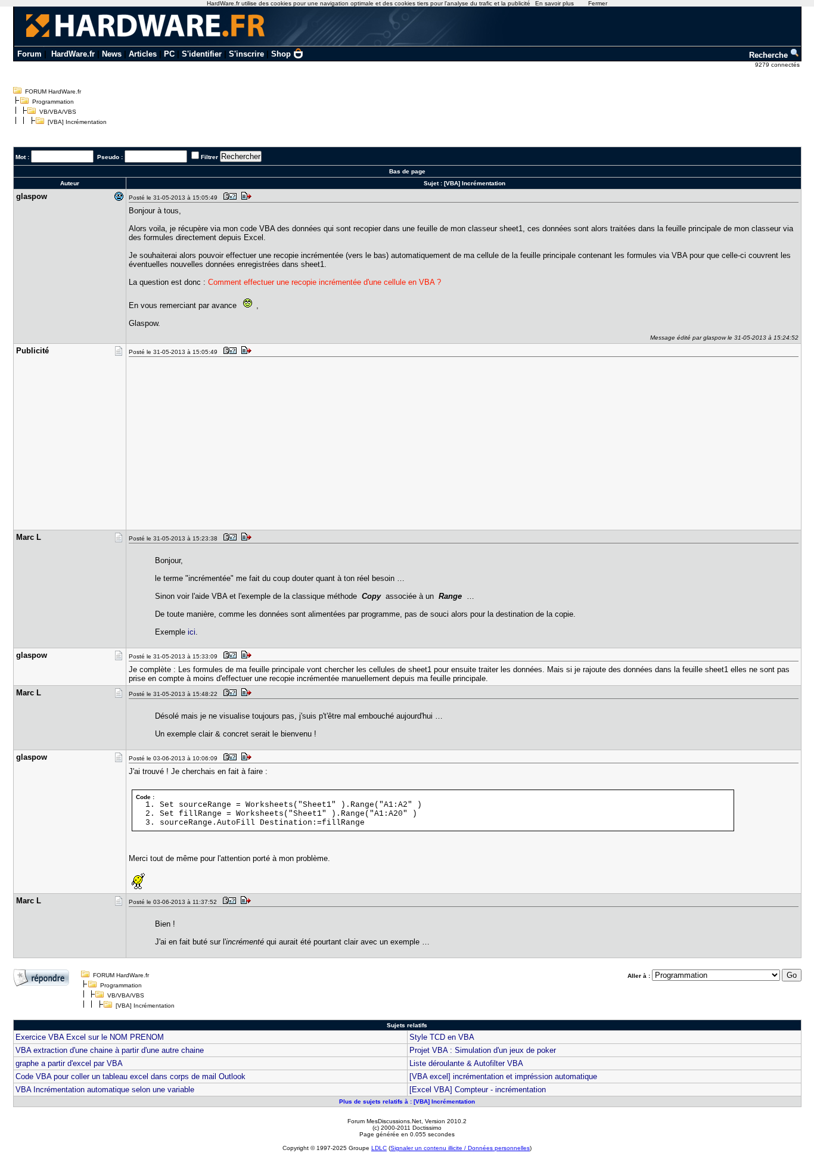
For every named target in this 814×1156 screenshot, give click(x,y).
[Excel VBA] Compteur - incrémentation (477, 1089)
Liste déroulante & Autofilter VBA (466, 1063)
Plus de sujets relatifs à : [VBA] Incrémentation (407, 1101)
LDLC (379, 1148)
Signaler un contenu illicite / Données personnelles (460, 1148)
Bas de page (407, 171)
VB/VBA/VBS (57, 111)
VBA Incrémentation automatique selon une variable (104, 1089)
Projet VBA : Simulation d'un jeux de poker (482, 1050)
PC (169, 53)
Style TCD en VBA (441, 1037)
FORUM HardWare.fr (53, 91)
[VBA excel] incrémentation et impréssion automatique (503, 1076)
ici (191, 631)
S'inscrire (246, 53)
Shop (281, 53)
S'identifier (202, 53)
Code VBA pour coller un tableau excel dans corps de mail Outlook (130, 1076)
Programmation (53, 101)
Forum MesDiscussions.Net (384, 1121)
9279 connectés (778, 64)
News (112, 53)
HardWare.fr (73, 53)
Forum (29, 53)
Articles (143, 53)
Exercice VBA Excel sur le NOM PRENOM (89, 1037)
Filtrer (209, 157)
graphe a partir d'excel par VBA (69, 1063)
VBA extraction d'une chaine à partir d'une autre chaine (109, 1050)
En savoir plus (554, 3)
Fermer (597, 3)
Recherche (769, 55)
